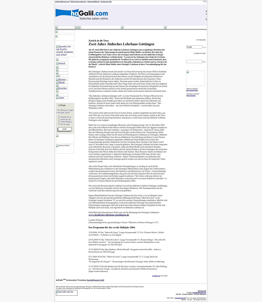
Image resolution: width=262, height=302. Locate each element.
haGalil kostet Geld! (95, 280)
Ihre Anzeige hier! (192, 90)
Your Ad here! (190, 95)
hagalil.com (156, 276)
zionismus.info (106, 1)
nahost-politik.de (93, 1)
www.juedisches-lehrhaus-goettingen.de (109, 215)
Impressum (202, 291)
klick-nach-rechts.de (78, 1)
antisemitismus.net (62, 1)
